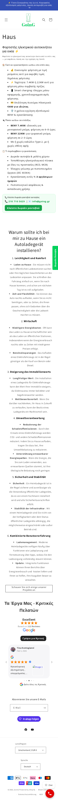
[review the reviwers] (12, 658)
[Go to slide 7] (31, 680)
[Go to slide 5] (26, 680)
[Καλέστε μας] (49, 793)
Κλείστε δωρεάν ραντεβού (23, 208)
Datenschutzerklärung (27, 794)
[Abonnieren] (44, 708)
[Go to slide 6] (29, 680)
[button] (6, 19)
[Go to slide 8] (33, 680)
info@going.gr (41, 201)
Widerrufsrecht (44, 790)
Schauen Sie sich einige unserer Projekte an (29, 588)
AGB (41, 794)
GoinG (16, 790)
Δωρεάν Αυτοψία (55, 258)
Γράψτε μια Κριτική (33, 638)
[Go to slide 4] (24, 680)
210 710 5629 (17, 201)
